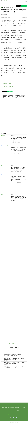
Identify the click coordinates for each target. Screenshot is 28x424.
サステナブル (11, 7)
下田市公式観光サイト (9, 86)
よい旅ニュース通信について (8, 405)
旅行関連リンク (18, 407)
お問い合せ (19, 410)
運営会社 (17, 405)
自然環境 (7, 7)
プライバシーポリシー (11, 410)
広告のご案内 (4, 407)
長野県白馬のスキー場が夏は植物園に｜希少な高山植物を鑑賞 (8, 96)
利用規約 (25, 407)
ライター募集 (11, 407)
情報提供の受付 (23, 405)
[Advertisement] (14, 116)
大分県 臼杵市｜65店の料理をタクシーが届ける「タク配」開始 (20, 96)
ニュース (3, 7)
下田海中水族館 (7, 83)
